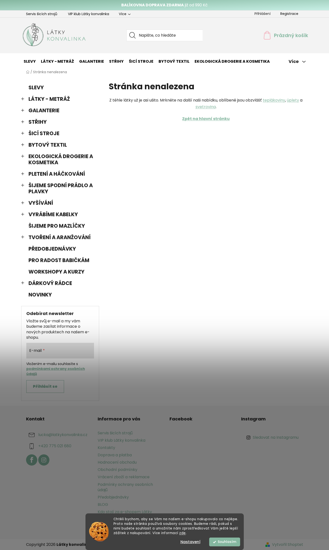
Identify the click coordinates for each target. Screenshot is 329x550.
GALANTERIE (43, 110)
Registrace (289, 13)
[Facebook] (31, 460)
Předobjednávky (113, 497)
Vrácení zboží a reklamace (124, 477)
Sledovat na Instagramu (276, 437)
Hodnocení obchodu (117, 462)
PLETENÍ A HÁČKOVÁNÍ (56, 173)
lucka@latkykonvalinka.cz (62, 435)
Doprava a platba (115, 455)
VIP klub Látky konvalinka (88, 13)
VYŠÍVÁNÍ (40, 202)
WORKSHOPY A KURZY (56, 271)
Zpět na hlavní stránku (206, 119)
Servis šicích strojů (41, 13)
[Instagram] (43, 460)
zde (182, 533)
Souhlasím (227, 542)
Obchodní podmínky (117, 469)
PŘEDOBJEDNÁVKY (52, 248)
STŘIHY (37, 121)
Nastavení (190, 541)
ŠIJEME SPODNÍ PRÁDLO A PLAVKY (60, 188)
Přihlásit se (45, 386)
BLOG (103, 504)
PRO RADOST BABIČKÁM (58, 260)
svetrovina (206, 107)
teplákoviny (274, 100)
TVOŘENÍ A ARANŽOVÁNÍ (59, 237)
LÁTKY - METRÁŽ (49, 98)
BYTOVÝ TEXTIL (47, 144)
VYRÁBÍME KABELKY (53, 214)
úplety (293, 100)
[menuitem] (29, 61)
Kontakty (106, 447)
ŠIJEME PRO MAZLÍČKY (56, 225)
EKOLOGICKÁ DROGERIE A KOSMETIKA (60, 159)
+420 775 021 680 (54, 446)
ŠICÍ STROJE (43, 133)
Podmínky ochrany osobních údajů (125, 487)
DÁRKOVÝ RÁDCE (50, 283)
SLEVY (36, 87)
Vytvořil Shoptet (287, 544)
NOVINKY (40, 294)
